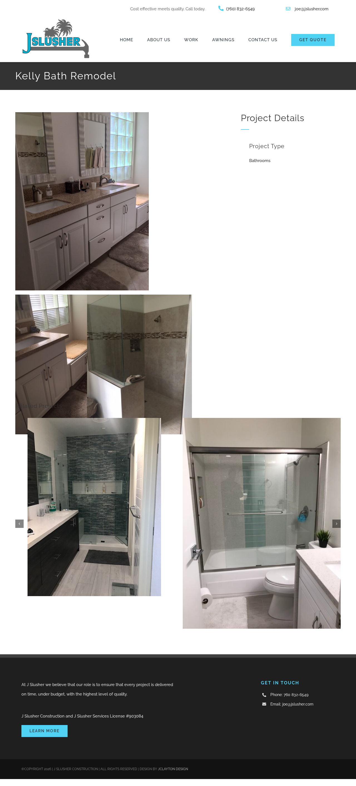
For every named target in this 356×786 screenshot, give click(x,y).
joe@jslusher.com (311, 8)
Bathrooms (259, 160)
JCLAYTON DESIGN (173, 769)
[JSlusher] (55, 19)
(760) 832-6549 (240, 8)
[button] (19, 524)
